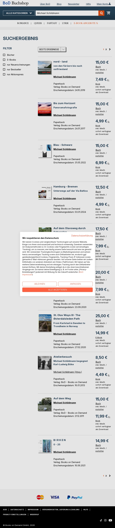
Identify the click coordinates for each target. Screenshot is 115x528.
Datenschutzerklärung (82, 235)
